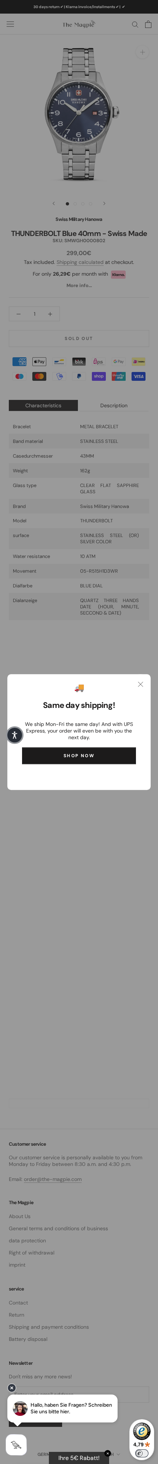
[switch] (141, 1453)
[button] (15, 735)
